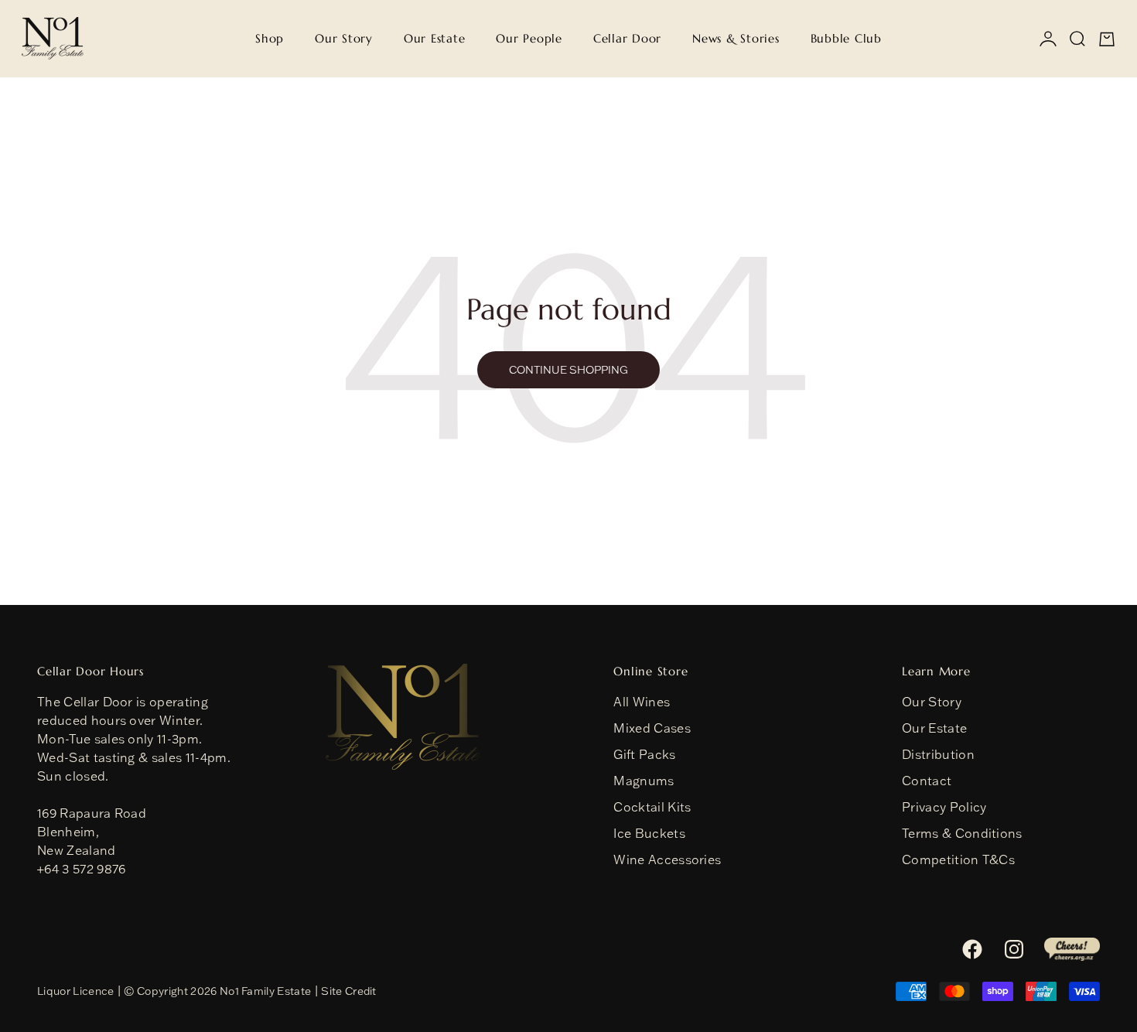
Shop (269, 38)
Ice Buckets (649, 833)
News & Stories (736, 38)
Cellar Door (627, 38)
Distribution (938, 754)
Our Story (344, 38)
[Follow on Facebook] (972, 949)
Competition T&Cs (958, 859)
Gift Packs (644, 754)
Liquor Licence (75, 991)
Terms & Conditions (962, 833)
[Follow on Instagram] (1014, 949)
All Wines (641, 701)
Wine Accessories (667, 859)
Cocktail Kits (652, 807)
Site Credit (349, 991)
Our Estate (435, 38)
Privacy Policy (944, 807)
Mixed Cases (652, 728)
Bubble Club (846, 38)
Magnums (643, 780)
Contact (926, 780)
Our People (529, 38)
